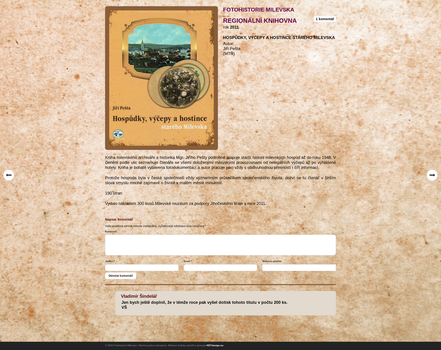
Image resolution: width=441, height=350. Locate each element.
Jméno (110, 261)
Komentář (110, 231)
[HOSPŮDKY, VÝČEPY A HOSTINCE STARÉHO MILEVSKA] (161, 77)
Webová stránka (271, 261)
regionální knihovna (260, 20)
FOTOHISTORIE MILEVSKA (258, 10)
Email (188, 261)
